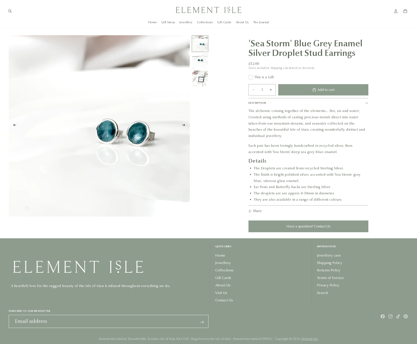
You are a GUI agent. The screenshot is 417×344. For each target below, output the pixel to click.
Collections (224, 270)
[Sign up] (202, 322)
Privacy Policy (328, 285)
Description (257, 102)
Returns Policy (329, 270)
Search (322, 293)
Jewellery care (329, 255)
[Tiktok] (398, 316)
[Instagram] (390, 316)
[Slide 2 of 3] (200, 61)
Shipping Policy (329, 263)
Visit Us (221, 293)
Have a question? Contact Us (308, 226)
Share (257, 211)
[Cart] (405, 11)
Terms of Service (330, 278)
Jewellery (223, 263)
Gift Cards (223, 278)
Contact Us (224, 300)
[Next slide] (185, 126)
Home (220, 255)
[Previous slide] (13, 126)
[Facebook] (382, 316)
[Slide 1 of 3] (200, 44)
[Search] (10, 11)
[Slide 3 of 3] (200, 78)
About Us (223, 285)
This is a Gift (264, 77)
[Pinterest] (405, 316)
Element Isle (309, 339)
